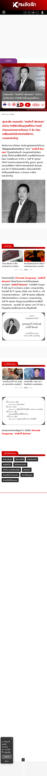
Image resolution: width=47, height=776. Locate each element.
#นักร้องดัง (32, 459)
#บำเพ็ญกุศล (27, 475)
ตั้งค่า (7, 761)
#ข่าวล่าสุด (7, 459)
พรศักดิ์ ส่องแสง (19, 284)
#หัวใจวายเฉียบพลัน (11, 469)
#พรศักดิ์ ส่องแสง (10, 475)
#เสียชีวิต (7, 464)
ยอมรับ (6, 757)
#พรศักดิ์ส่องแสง (10, 480)
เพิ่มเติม (7, 752)
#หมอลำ (26, 469)
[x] (29, 12)
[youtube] (33, 12)
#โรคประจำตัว (20, 464)
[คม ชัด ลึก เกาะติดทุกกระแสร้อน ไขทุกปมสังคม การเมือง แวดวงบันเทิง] (23, 5)
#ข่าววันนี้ (20, 459)
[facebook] (25, 12)
